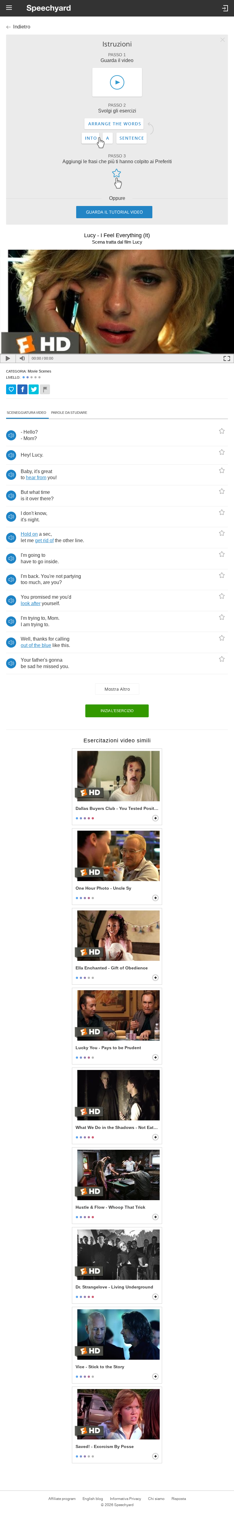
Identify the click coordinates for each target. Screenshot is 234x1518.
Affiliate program (62, 1499)
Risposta (179, 1499)
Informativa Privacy (125, 1499)
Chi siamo (156, 1499)
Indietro (21, 26)
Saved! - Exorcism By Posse (105, 1446)
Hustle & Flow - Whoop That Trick (110, 1207)
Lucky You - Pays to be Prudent (108, 1047)
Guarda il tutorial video (114, 212)
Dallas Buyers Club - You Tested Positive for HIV (118, 808)
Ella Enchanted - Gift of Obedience (112, 967)
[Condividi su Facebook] (22, 389)
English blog (93, 1499)
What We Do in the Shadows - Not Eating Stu (118, 1127)
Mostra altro (117, 689)
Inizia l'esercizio (117, 711)
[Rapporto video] (45, 389)
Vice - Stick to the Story (100, 1366)
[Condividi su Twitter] (34, 389)
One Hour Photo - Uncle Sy (103, 888)
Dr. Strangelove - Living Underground (114, 1287)
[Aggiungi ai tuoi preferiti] (11, 389)
